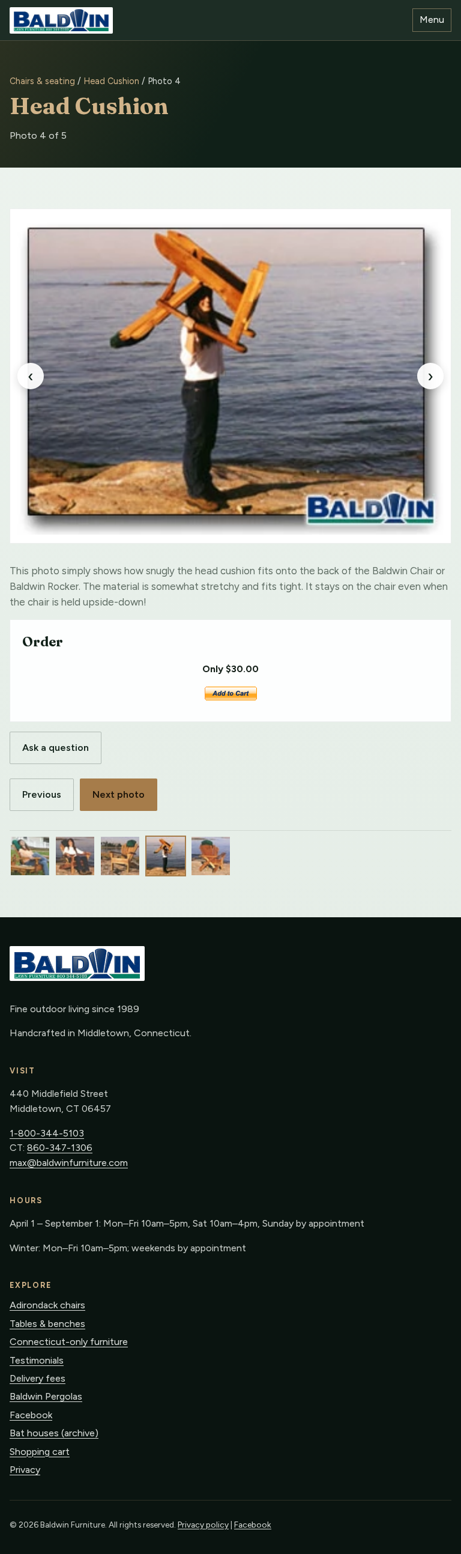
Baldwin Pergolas (46, 1396)
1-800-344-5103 (47, 1133)
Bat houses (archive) (54, 1433)
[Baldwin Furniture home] (61, 20)
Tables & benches (47, 1323)
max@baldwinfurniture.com (69, 1162)
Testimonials (37, 1360)
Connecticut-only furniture (69, 1341)
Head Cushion (111, 81)
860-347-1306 (59, 1147)
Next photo (118, 794)
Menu (432, 19)
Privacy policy (203, 1524)
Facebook (31, 1415)
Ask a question (55, 747)
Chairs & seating (42, 81)
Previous (41, 794)
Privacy (25, 1469)
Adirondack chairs (47, 1305)
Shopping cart (40, 1451)
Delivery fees (37, 1378)
